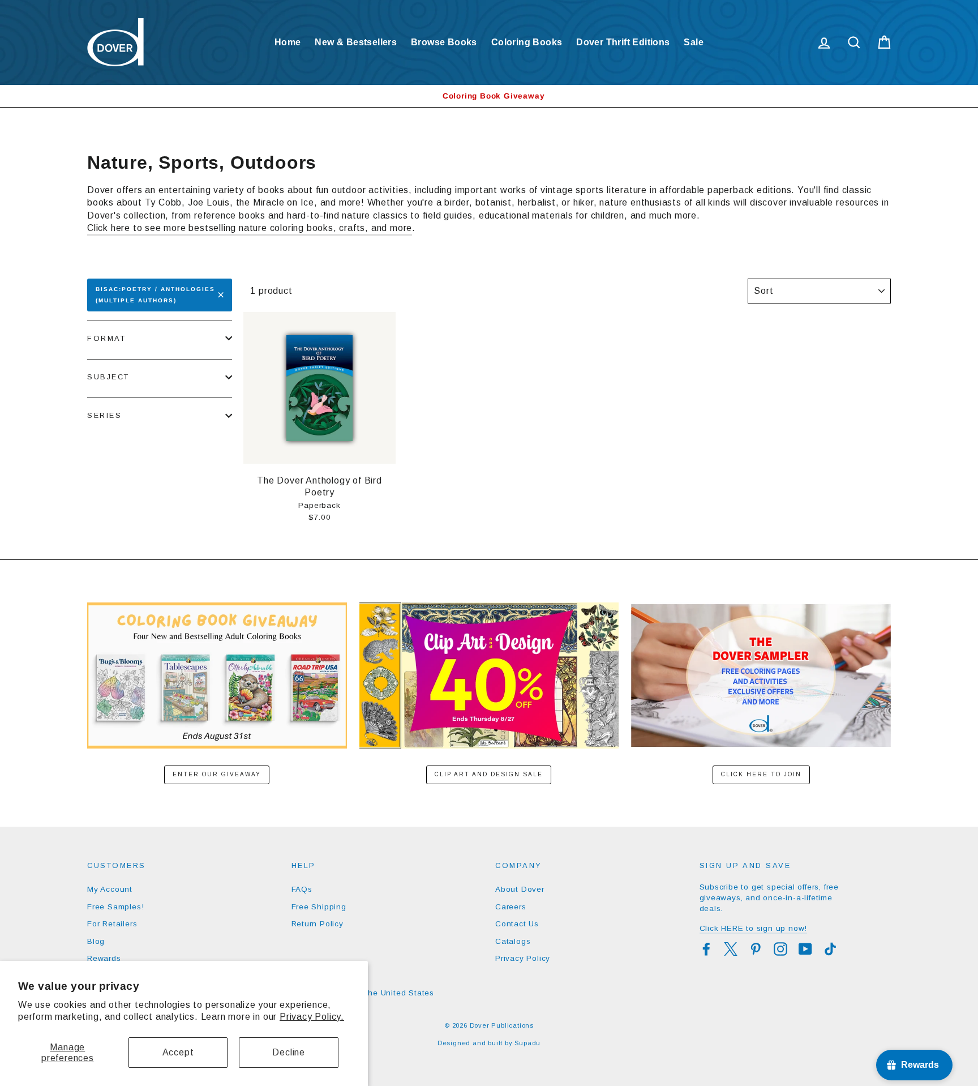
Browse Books (444, 42)
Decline (288, 1052)
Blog (96, 941)
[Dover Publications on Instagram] (780, 949)
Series (104, 415)
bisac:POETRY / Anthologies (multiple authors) (155, 294)
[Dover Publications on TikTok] (830, 949)
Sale (694, 42)
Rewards (104, 958)
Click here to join (761, 774)
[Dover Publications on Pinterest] (755, 949)
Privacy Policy (522, 958)
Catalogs (512, 941)
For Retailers (112, 924)
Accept (178, 1052)
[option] (489, 96)
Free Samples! (115, 907)
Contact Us (517, 924)
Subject (108, 377)
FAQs (301, 889)
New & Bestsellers (356, 42)
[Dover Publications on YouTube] (805, 949)
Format (106, 338)
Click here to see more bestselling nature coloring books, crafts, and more (249, 228)
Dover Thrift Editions (623, 42)
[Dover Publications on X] (730, 949)
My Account (109, 889)
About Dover (519, 889)
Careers (510, 907)
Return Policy (317, 924)
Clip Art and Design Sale (489, 774)
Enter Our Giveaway (217, 774)
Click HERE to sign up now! (754, 928)
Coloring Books (527, 42)
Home (287, 42)
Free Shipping (318, 907)
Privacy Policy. (312, 1016)
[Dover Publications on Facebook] (706, 949)
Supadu (527, 1043)
